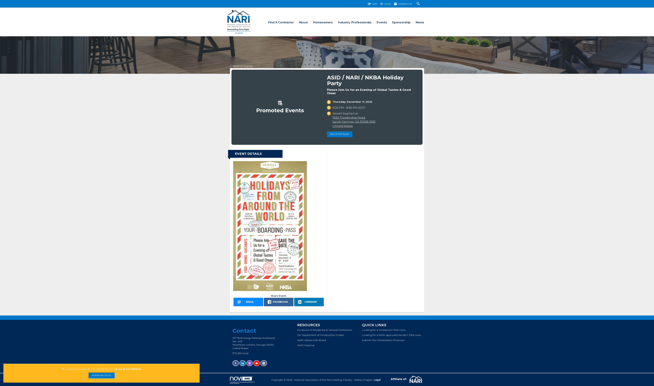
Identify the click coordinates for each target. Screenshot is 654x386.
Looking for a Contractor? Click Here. (384, 329)
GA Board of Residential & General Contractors (324, 329)
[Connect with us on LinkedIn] (242, 363)
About (303, 22)
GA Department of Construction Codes (320, 335)
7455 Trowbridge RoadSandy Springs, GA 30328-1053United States (353, 121)
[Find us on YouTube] (256, 363)
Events (382, 22)
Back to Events (243, 66)
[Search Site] (418, 4)
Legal (377, 380)
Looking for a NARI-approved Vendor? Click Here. (392, 335)
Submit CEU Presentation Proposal (383, 340)
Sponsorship (401, 22)
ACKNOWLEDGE (101, 375)
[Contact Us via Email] (263, 363)
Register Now (339, 134)
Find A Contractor (281, 22)
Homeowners (323, 22)
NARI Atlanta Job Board (311, 340)
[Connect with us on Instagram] (249, 363)
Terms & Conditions (127, 368)
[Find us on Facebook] (235, 363)
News (420, 22)
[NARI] (415, 379)
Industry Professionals (354, 22)
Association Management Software (242, 383)
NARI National (305, 345)
